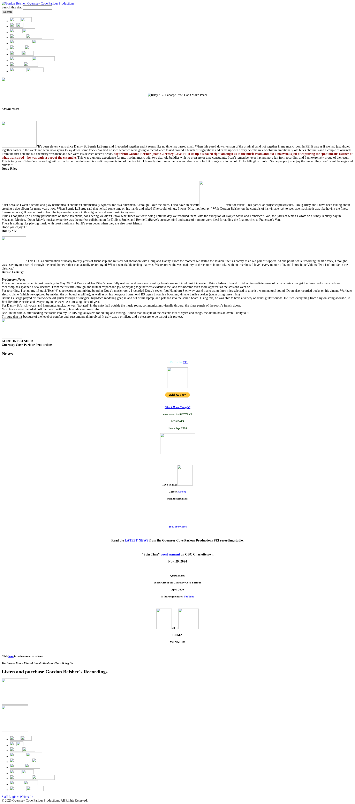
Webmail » (27, 796)
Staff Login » (10, 796)
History (182, 491)
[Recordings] (32, 43)
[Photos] (24, 65)
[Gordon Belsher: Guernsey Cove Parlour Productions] (38, 3)
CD (185, 362)
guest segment (170, 554)
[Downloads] (32, 60)
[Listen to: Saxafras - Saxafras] (15, 703)
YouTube (189, 596)
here (11, 656)
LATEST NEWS (137, 540)
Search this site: (12, 7)
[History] (25, 49)
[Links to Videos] (22, 54)
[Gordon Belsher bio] (16, 26)
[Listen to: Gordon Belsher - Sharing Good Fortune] (15, 730)
